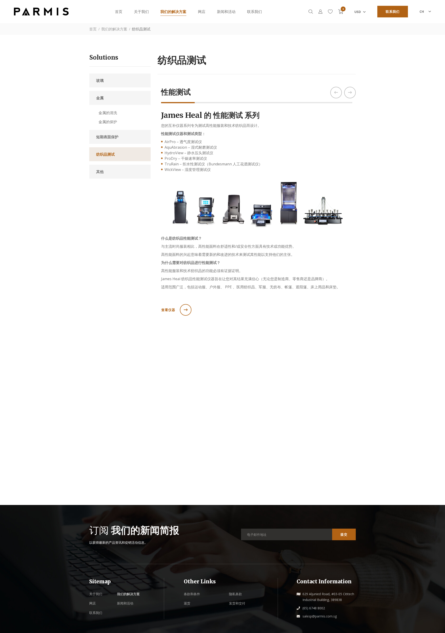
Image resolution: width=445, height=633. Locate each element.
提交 (343, 572)
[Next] (350, 92)
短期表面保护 (107, 137)
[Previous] (336, 92)
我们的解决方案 (173, 11)
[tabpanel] (257, 280)
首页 (118, 11)
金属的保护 (108, 121)
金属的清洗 (108, 112)
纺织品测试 (105, 154)
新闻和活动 (226, 11)
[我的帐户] (320, 12)
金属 (100, 98)
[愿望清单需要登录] (330, 12)
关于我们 (141, 11)
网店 (201, 11)
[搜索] (310, 12)
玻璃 (100, 80)
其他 (100, 171)
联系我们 (393, 11)
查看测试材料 (171, 466)
